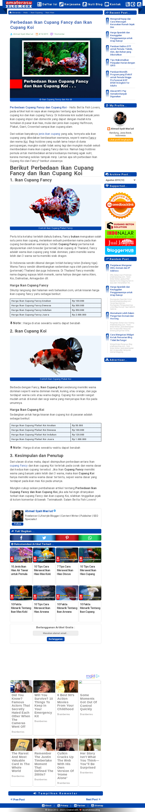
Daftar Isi (49, 4)
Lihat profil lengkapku (120, 139)
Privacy (64, 805)
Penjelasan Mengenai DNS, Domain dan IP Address (120, 268)
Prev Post (19, 799)
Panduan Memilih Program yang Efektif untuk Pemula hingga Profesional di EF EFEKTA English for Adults (121, 79)
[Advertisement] (120, 417)
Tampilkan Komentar (57, 793)
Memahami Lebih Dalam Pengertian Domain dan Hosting (122, 316)
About (48, 805)
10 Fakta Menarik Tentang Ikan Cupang (90, 608)
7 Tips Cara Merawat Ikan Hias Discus (65, 570)
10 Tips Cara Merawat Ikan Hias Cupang (88, 570)
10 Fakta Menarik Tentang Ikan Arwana (67, 608)
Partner (81, 805)
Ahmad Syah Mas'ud (122, 128)
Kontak (115, 4)
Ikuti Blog (95, 4)
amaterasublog (92, 810)
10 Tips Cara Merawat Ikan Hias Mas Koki (42, 570)
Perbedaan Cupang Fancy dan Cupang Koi (38, 107)
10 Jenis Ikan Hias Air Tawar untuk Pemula (19, 570)
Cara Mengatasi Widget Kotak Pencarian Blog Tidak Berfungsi (122, 338)
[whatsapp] (90, 538)
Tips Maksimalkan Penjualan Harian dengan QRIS (122, 63)
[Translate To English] (128, 4)
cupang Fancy (19, 465)
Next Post (92, 799)
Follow (17, 524)
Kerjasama (71, 4)
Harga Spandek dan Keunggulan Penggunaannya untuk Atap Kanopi (121, 36)
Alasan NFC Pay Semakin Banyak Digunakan (118, 94)
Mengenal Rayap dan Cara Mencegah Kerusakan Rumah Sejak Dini (122, 23)
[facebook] (21, 538)
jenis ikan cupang (49, 134)
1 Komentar (59, 34)
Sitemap (98, 805)
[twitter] (44, 538)
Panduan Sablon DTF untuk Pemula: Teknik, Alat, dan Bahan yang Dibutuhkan (121, 50)
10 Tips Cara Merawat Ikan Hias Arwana (42, 608)
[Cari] (139, 5)
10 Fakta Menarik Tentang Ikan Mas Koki (21, 608)
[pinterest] (67, 538)
